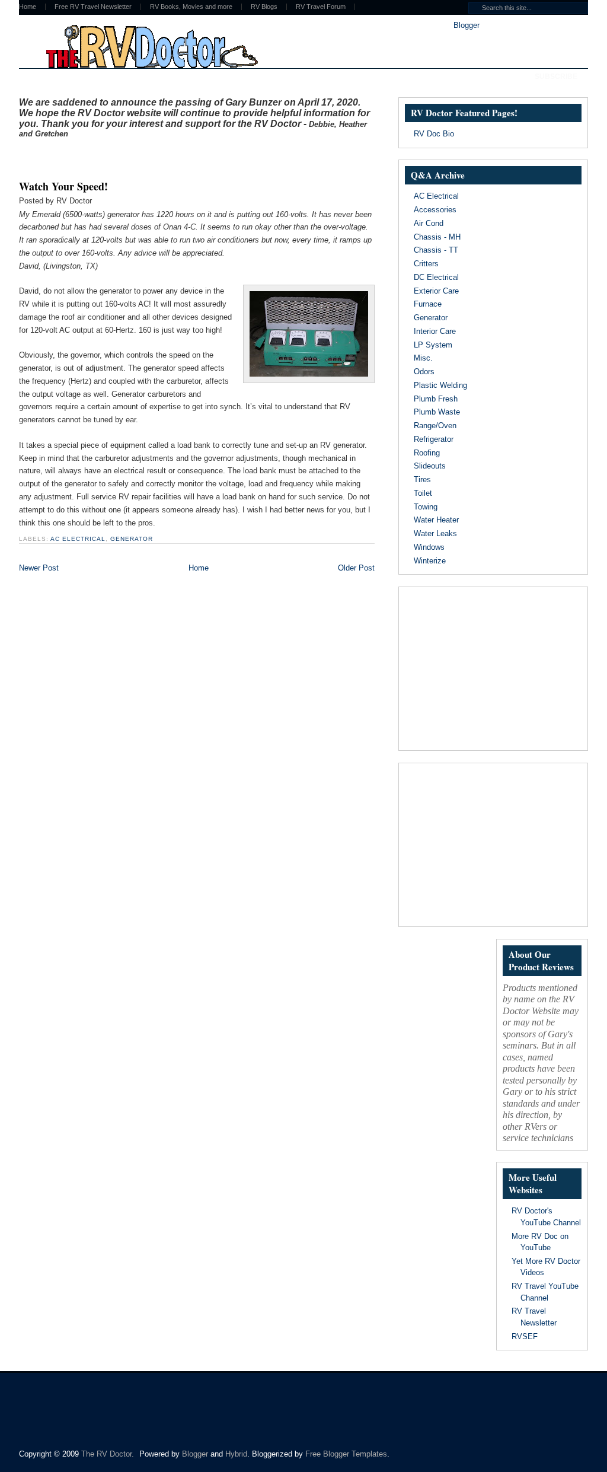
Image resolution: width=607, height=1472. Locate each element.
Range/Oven (435, 425)
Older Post (356, 567)
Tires (422, 479)
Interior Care (435, 331)
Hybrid (236, 1453)
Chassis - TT (436, 250)
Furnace (428, 304)
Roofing (427, 452)
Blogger (466, 25)
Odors (424, 371)
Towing (425, 506)
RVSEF (525, 1336)
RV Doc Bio (434, 133)
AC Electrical (78, 539)
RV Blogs (264, 7)
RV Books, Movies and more (191, 7)
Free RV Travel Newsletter (93, 7)
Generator (131, 539)
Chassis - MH (437, 236)
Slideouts (430, 465)
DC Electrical (436, 277)
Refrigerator (433, 439)
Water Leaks (435, 533)
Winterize (430, 560)
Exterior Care (436, 290)
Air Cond (428, 223)
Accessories (435, 209)
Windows (429, 547)
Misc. (423, 357)
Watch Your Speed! (63, 186)
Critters (426, 263)
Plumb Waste (437, 411)
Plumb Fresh (436, 398)
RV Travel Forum (321, 7)
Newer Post (39, 567)
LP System (433, 344)
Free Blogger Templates (346, 1453)
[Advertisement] (157, 156)
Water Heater (436, 519)
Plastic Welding (440, 385)
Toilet (423, 493)
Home (27, 7)
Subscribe (556, 76)
